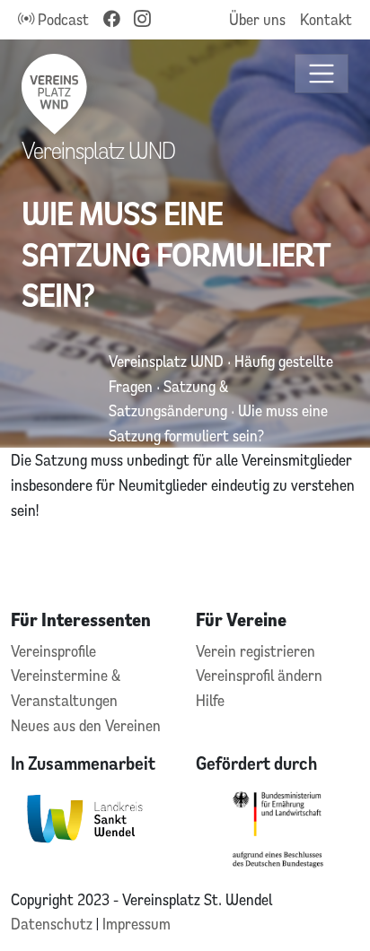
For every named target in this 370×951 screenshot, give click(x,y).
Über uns (257, 19)
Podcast (61, 19)
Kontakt (326, 19)
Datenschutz (53, 923)
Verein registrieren (255, 651)
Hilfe (210, 700)
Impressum (136, 923)
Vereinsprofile (53, 651)
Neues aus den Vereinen (86, 725)
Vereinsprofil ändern (259, 675)
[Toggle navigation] (322, 74)
